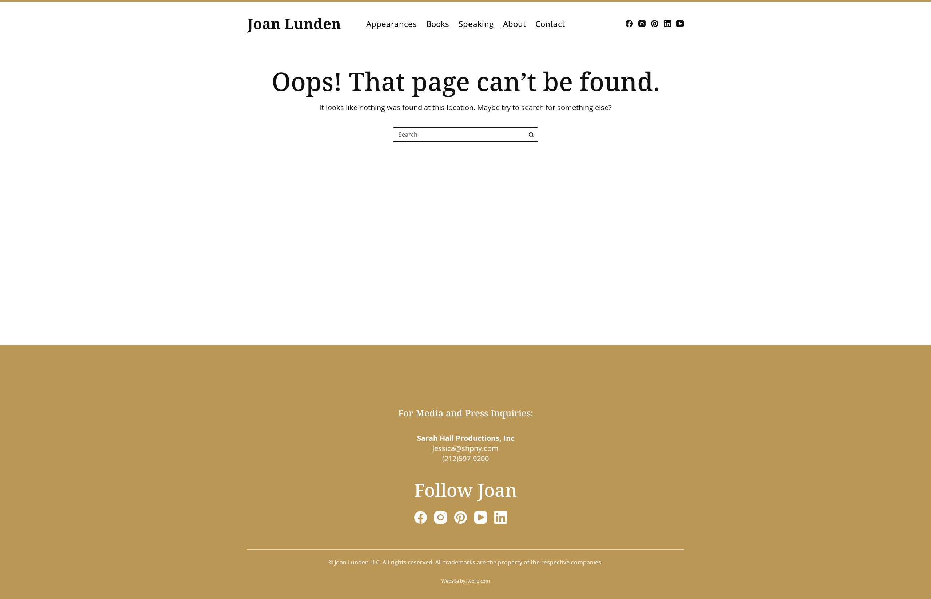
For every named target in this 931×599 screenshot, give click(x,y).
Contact (550, 23)
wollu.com (479, 581)
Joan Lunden (294, 23)
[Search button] (531, 134)
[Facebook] (629, 23)
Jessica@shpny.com (465, 448)
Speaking (476, 23)
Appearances (391, 23)
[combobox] (458, 134)
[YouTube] (680, 23)
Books (437, 23)
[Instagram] (642, 23)
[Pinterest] (654, 23)
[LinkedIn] (667, 23)
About (514, 23)
